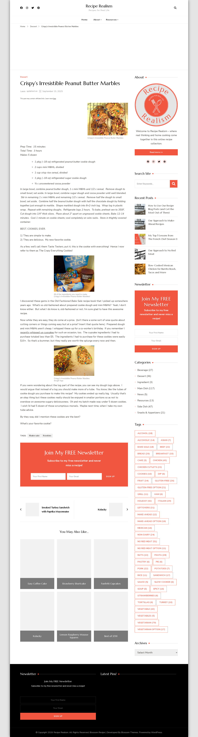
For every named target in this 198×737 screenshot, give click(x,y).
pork (143, 568)
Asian (166, 440)
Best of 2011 (110, 636)
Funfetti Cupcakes (111, 583)
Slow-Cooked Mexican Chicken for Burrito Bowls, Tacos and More (162, 269)
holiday (145, 500)
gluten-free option (152, 487)
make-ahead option (152, 521)
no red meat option (152, 548)
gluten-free (164, 480)
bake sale (34, 435)
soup (142, 588)
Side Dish (142, 406)
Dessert (23, 77)
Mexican (145, 528)
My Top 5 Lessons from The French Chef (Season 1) (162, 237)
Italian (164, 500)
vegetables (146, 615)
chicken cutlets (150, 467)
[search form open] (175, 8)
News (140, 394)
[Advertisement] (99, 48)
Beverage (142, 370)
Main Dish (142, 388)
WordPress (156, 732)
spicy (158, 588)
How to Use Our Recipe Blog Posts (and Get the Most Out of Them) (161, 209)
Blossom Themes (129, 732)
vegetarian (147, 622)
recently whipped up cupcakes (37, 332)
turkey (165, 602)
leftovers (146, 507)
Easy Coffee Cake (37, 583)
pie (159, 561)
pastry (144, 561)
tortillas (145, 602)
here (54, 99)
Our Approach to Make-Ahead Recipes (161, 222)
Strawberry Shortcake (74, 583)
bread (144, 453)
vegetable (146, 609)
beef (165, 446)
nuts (143, 555)
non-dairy (146, 534)
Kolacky (37, 636)
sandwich (161, 575)
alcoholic (146, 440)
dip (161, 473)
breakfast (164, 453)
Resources (111, 19)
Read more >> (156, 152)
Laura (22, 91)
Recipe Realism (99, 6)
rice (142, 575)
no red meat (147, 541)
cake (142, 460)
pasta (160, 555)
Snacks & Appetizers (148, 412)
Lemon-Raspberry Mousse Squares (74, 636)
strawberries (148, 595)
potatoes (162, 568)
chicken (160, 460)
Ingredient (143, 382)
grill (143, 494)
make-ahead (147, 514)
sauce (143, 582)
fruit (143, 480)
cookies (47, 435)
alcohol (145, 433)
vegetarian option (151, 629)
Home (84, 19)
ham (158, 494)
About (96, 19)
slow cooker (164, 582)
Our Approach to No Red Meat (162, 252)
